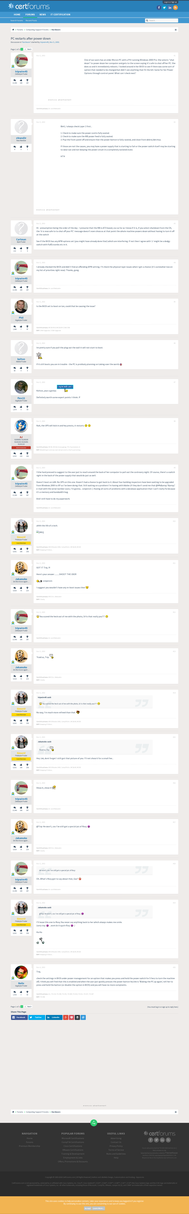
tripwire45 (44, 42)
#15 (174, 737)
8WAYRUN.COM (171, 1155)
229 (27, 591)
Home (17, 14)
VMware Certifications (72, 1149)
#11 (174, 563)
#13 (174, 651)
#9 (174, 468)
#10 (174, 521)
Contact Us (116, 1142)
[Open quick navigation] (176, 30)
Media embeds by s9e (159, 1150)
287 (27, 83)
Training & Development (73, 1153)
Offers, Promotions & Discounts (73, 1161)
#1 (174, 56)
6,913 (15, 456)
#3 (174, 223)
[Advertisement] (59, 77)
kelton (21, 359)
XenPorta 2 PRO (147, 1155)
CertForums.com (171, 1158)
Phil (21, 317)
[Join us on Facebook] (159, 7)
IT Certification (60, 14)
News (43, 14)
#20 (174, 967)
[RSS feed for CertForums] (175, 7)
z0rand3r (21, 137)
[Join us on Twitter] (164, 7)
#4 (174, 263)
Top (93, 1123)
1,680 (15, 329)
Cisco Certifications (73, 1146)
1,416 (15, 995)
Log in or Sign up (170, 2)
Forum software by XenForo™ (159, 1148)
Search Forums (17, 20)
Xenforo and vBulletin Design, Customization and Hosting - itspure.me (118, 1177)
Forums (30, 14)
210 (14, 251)
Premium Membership (29, 1146)
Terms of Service (116, 1149)
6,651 (15, 551)
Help (116, 1157)
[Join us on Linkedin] (170, 7)
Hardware (26, 42)
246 (27, 456)
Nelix (21, 983)
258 (27, 551)
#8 (174, 421)
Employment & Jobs (73, 1157)
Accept (88, 1208)
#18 (174, 864)
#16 (174, 783)
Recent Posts (31, 20)
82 (27, 995)
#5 (174, 302)
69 (27, 409)
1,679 (15, 409)
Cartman (21, 239)
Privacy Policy (116, 1146)
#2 (174, 122)
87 (27, 329)
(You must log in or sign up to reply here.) (162, 1007)
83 (14, 371)
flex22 (21, 398)
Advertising (116, 1138)
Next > (29, 49)
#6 (174, 343)
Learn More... (98, 1208)
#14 (174, 693)
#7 (174, 382)
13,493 (14, 83)
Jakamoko (21, 579)
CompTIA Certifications (73, 1142)
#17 (174, 822)
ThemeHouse (171, 1152)
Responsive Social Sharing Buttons (153, 1158)
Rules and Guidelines (116, 1153)
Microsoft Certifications (73, 1138)
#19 (174, 903)
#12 (174, 612)
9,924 (15, 591)
